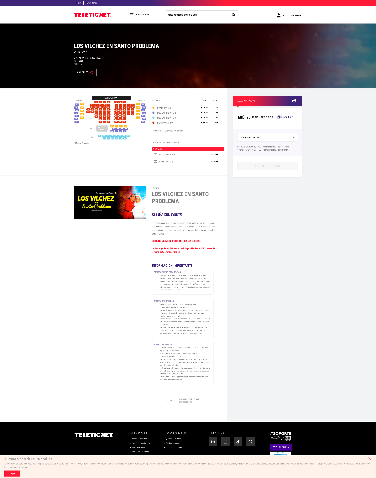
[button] (267, 117)
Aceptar (12, 473)
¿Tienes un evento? (173, 439)
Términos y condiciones (141, 443)
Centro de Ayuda (281, 447)
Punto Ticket (91, 2)
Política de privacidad (140, 452)
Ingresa (284, 15)
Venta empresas (172, 443)
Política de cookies (139, 447)
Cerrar (369, 458)
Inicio (78, 2)
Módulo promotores (174, 447)
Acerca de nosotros (139, 439)
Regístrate (296, 15)
